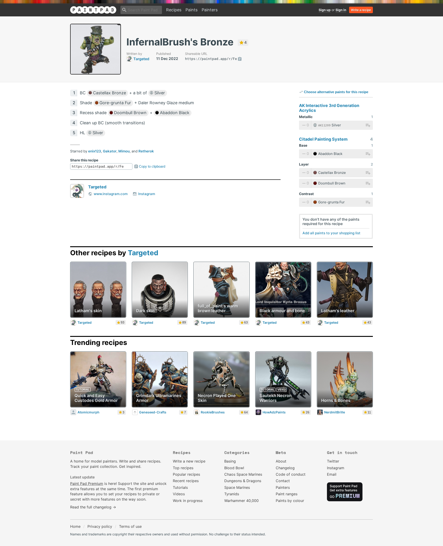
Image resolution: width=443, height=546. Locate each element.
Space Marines (237, 487)
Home (75, 526)
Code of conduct (290, 474)
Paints (192, 9)
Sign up (325, 10)
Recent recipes (186, 480)
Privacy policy (99, 526)
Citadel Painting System (323, 139)
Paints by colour (290, 500)
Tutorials (180, 487)
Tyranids (231, 494)
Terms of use (130, 526)
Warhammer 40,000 (241, 500)
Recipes (173, 9)
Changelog (285, 468)
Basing (230, 461)
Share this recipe (84, 160)
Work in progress (188, 500)
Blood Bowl (234, 468)
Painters (210, 9)
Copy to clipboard (152, 166)
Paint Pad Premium (86, 483)
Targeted (97, 186)
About (281, 461)
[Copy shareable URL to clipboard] (239, 59)
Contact (283, 480)
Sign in (340, 10)
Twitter (333, 461)
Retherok (146, 151)
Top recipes (183, 468)
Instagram (146, 194)
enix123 (94, 151)
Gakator (110, 151)
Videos (179, 494)
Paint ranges (286, 494)
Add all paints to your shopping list (331, 233)
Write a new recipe (189, 461)
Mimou (124, 151)
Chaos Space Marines (243, 474)
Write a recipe (361, 10)
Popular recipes (186, 474)
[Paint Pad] (93, 10)
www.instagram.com (111, 194)
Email (331, 474)
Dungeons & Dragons (242, 480)
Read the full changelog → (93, 507)
